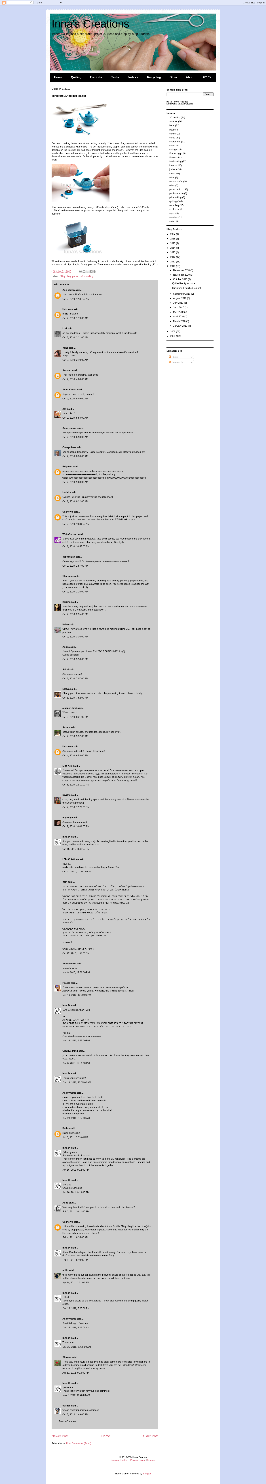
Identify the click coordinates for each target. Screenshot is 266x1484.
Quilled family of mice (183, 283)
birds (171, 125)
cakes (172, 133)
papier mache (176, 193)
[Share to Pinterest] (94, 271)
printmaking (175, 197)
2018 (173, 238)
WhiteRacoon (69, 534)
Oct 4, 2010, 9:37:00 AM (75, 736)
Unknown (67, 309)
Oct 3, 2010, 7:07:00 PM (75, 678)
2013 (173, 252)
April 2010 (178, 316)
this (88, 1155)
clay (171, 145)
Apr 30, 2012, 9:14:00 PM (75, 1372)
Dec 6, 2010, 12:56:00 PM (76, 1063)
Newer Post (60, 1436)
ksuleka (66, 492)
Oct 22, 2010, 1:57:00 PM (75, 953)
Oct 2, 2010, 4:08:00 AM (75, 379)
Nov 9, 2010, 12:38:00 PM (76, 972)
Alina (65, 1202)
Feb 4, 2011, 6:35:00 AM (75, 1237)
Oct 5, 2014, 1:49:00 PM (75, 1414)
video (172, 221)
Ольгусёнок (69, 447)
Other (173, 77)
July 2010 (178, 302)
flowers (173, 157)
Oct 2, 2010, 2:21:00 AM (75, 337)
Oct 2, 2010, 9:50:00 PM (75, 659)
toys (171, 213)
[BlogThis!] (84, 271)
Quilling (76, 77)
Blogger (147, 1473)
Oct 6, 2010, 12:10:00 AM (75, 784)
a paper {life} (69, 708)
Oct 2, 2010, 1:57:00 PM (75, 565)
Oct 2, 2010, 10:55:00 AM (75, 546)
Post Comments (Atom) (78, 1443)
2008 (173, 336)
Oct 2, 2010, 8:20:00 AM (75, 456)
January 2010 (180, 325)
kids (171, 173)
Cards (115, 77)
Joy (64, 409)
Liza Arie (67, 766)
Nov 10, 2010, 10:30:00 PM (76, 995)
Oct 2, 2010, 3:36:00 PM (75, 636)
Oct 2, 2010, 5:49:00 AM (75, 398)
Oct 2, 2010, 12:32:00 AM (75, 299)
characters (174, 141)
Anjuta (66, 647)
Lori (64, 328)
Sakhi (65, 669)
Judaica (133, 77)
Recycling (154, 77)
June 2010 (179, 307)
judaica (173, 169)
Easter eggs (175, 153)
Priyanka (67, 466)
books (172, 129)
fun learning (175, 161)
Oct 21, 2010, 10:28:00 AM (76, 871)
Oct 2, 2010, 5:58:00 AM (75, 417)
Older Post (150, 1436)
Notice (184, 102)
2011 (173, 261)
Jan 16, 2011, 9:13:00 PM (75, 1192)
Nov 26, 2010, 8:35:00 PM (76, 1040)
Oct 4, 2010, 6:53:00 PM (75, 755)
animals (173, 121)
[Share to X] (87, 271)
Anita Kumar (69, 389)
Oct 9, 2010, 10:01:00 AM (75, 826)
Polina (66, 1128)
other (172, 185)
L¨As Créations (70, 859)
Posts (174, 357)
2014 (173, 248)
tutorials (173, 217)
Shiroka (66, 1357)
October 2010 (180, 279)
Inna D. (66, 836)
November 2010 (181, 274)
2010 (173, 266)
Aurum (66, 727)
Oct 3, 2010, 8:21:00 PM (75, 717)
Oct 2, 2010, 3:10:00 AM (75, 360)
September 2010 (182, 293)
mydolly (66, 817)
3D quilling (65, 276)
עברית (207, 77)
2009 (173, 331)
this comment (100, 1162)
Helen (65, 624)
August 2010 (180, 298)
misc (171, 177)
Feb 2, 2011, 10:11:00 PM (75, 1211)
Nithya (65, 689)
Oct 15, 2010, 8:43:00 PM (75, 849)
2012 (173, 257)
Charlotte (67, 576)
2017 (173, 243)
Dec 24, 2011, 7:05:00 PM (76, 1308)
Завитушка (68, 556)
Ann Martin (68, 290)
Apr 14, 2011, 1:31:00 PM (75, 1282)
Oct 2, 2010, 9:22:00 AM (75, 501)
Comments (177, 362)
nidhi (65, 1270)
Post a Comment (68, 1421)
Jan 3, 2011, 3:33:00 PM (75, 1137)
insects (173, 165)
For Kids (96, 77)
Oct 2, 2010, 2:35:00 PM (75, 614)
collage (173, 149)
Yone (65, 347)
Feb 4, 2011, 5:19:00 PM (75, 1260)
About (190, 77)
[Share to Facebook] (91, 271)
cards (172, 137)
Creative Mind (70, 1051)
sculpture (174, 209)
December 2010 (181, 270)
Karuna (66, 602)
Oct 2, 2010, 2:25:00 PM (75, 591)
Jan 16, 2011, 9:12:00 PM (75, 1169)
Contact (151, 1460)
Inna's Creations (90, 24)
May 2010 (178, 312)
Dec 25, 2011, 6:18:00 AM (76, 1327)
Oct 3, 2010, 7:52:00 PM (75, 697)
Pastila (66, 983)
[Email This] (80, 271)
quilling (89, 276)
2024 (173, 234)
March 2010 (179, 321)
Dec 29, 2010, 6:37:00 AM (76, 1118)
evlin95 (66, 1405)
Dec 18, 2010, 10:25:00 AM (76, 1082)
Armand (66, 370)
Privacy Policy (137, 1460)
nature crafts (176, 181)
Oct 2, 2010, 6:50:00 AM (75, 437)
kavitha (66, 795)
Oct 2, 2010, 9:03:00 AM (75, 482)
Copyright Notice (119, 1460)
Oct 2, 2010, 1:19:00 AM (75, 318)
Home (58, 77)
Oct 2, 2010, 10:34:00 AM (75, 524)
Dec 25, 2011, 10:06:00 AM (76, 1347)
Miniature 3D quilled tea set (186, 288)
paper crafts (78, 276)
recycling (174, 205)
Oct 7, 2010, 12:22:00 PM (75, 807)
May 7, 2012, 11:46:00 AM (76, 1395)
